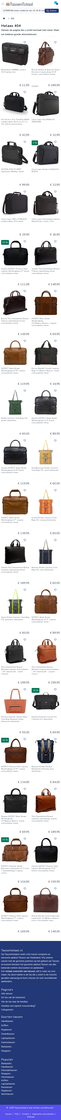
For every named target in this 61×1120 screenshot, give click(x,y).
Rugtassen (6, 1029)
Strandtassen (8, 1033)
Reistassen (6, 1087)
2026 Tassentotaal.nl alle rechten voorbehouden (31, 1107)
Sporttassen (7, 1094)
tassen (8, 1114)
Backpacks (6, 1046)
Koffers (5, 1025)
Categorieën (7, 1009)
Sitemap (30, 1116)
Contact (25, 1114)
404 (12, 18)
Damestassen (8, 1042)
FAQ (17, 1114)
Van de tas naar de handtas (14, 1001)
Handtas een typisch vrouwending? (18, 1005)
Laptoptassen (8, 1038)
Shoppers (6, 1050)
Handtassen (7, 1021)
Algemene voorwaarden (43, 1114)
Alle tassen (6, 993)
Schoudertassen (9, 1070)
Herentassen (7, 1077)
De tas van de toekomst (13, 997)
